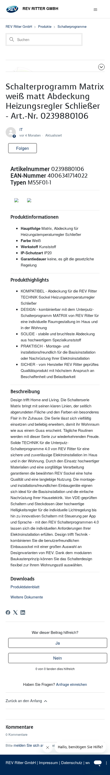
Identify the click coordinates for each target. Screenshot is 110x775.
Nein (57, 658)
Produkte (44, 26)
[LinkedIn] (22, 612)
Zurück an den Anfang (24, 700)
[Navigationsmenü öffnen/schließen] (95, 10)
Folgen (22, 148)
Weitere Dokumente (26, 596)
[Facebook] (8, 612)
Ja (58, 643)
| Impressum (48, 762)
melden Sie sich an (29, 745)
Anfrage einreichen (71, 684)
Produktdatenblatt (24, 586)
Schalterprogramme (72, 26)
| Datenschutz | (71, 762)
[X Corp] (15, 612)
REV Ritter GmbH (19, 26)
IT (21, 129)
